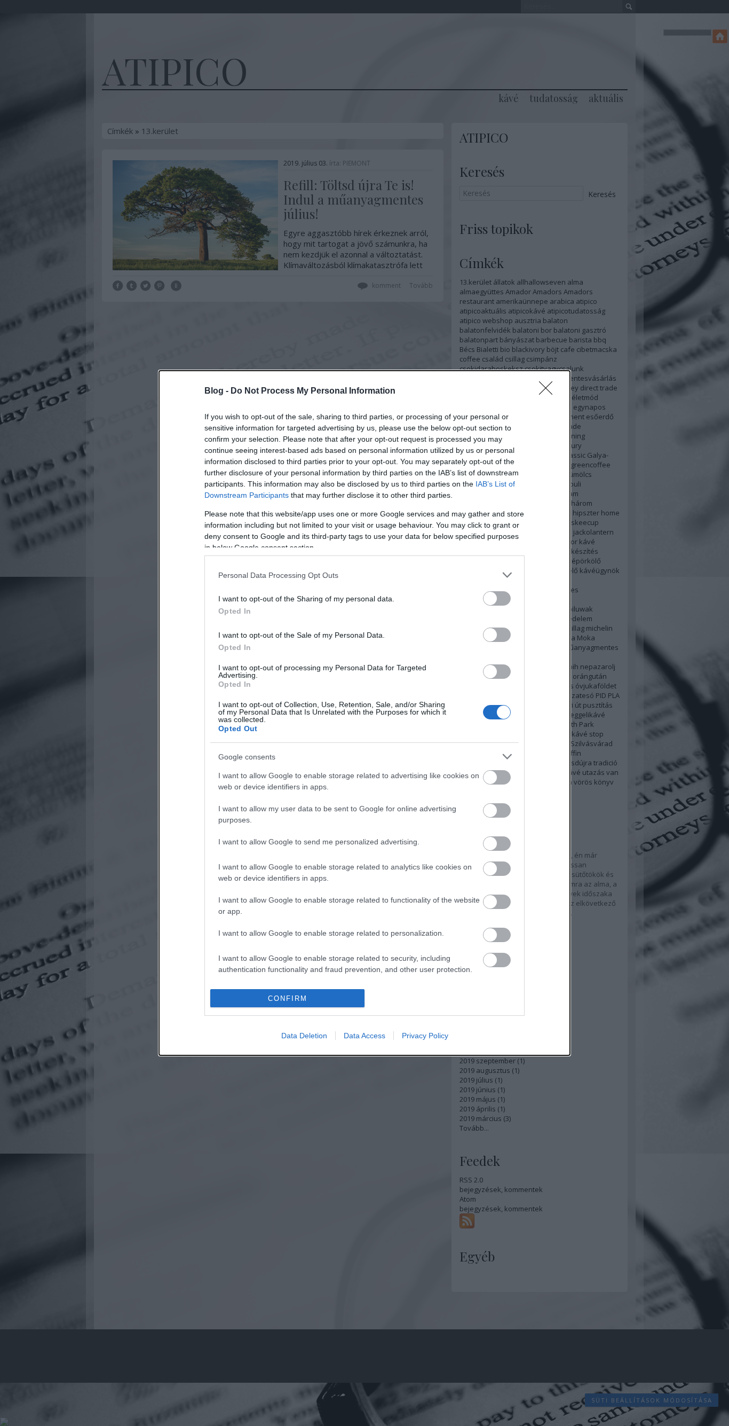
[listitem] (364, 575)
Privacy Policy (425, 1035)
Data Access (364, 1035)
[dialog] (364, 713)
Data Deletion (304, 1035)
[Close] (549, 391)
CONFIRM (287, 998)
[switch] (497, 598)
